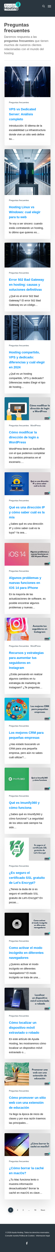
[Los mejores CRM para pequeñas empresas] (27, 731)
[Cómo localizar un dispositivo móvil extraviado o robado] (27, 1023)
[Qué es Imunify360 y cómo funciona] (27, 801)
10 (35, 1210)
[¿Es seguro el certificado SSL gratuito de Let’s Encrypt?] (27, 873)
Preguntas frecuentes (19, 102)
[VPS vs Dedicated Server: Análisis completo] (27, 106)
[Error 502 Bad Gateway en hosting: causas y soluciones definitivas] (27, 277)
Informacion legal (43, 1236)
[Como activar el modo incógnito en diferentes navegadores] (27, 948)
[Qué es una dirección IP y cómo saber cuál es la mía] (27, 505)
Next (43, 1210)
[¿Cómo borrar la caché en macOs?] (27, 1166)
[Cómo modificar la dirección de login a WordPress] (27, 433)
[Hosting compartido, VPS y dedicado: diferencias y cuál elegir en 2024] (27, 354)
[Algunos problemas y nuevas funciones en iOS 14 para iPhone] (27, 578)
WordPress (35, 425)
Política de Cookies (27, 1236)
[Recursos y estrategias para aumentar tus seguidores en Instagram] (27, 656)
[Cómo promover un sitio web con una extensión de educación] (27, 1096)
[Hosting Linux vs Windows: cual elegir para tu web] (27, 194)
